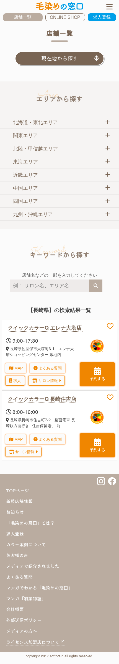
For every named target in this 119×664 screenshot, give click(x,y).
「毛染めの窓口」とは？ (30, 522)
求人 (16, 380)
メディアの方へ (21, 630)
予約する (97, 378)
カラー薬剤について (26, 544)
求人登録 (102, 17)
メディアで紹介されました (32, 566)
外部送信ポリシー (24, 620)
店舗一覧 (23, 17)
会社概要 (15, 609)
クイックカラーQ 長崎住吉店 (42, 398)
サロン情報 (48, 380)
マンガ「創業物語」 (26, 598)
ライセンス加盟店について (33, 642)
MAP (18, 368)
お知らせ (15, 512)
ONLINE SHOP (65, 17)
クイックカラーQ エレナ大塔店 (45, 327)
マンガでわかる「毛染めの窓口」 (39, 587)
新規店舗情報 (19, 501)
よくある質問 (49, 368)
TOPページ (17, 490)
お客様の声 (17, 555)
